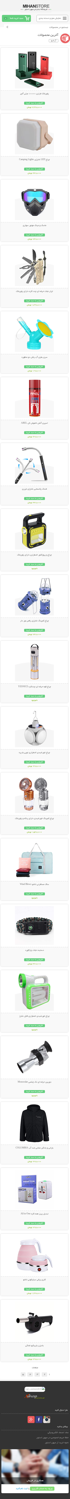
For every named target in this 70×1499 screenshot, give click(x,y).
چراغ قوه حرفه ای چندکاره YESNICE (34, 687)
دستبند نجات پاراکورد (34, 950)
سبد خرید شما (16, 18)
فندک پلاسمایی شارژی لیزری (34, 489)
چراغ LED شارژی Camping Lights (34, 160)
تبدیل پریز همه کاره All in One (34, 1214)
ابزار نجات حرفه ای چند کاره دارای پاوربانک (34, 291)
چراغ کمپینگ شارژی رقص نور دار (34, 621)
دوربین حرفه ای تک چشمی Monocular (34, 1082)
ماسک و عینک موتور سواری (34, 225)
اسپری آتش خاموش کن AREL (34, 423)
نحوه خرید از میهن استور (57, 1442)
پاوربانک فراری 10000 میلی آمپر (34, 94)
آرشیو (53, 41)
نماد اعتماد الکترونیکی (58, 1432)
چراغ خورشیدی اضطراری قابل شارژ (34, 1016)
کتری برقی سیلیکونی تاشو (34, 1280)
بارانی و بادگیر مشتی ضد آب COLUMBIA (34, 1148)
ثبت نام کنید (21, 1488)
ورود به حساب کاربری (42, 1488)
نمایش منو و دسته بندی (50, 18)
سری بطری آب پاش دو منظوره (34, 357)
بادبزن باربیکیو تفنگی (34, 1346)
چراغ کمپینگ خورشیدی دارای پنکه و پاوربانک (34, 818)
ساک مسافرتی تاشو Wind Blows (34, 884)
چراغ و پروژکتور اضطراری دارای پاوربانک (34, 555)
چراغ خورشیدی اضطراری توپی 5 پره (34, 753)
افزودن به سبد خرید (34, 103)
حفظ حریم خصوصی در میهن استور (52, 1437)
